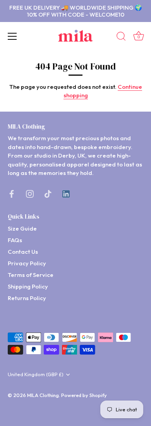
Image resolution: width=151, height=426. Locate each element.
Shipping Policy (28, 286)
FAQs (15, 240)
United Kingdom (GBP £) (35, 374)
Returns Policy (27, 298)
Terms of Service (30, 274)
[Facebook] (11, 193)
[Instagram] (30, 193)
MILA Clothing (43, 395)
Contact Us (23, 251)
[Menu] (12, 36)
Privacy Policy (27, 263)
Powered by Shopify (84, 395)
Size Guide (22, 228)
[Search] (121, 37)
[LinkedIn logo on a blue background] (66, 193)
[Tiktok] (48, 193)
